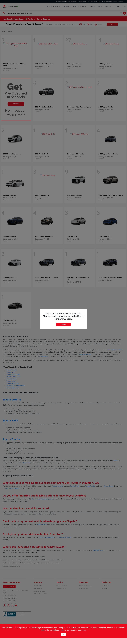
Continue (63, 324)
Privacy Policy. (80, 630)
